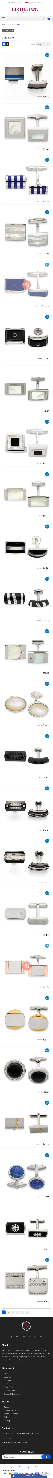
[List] (7, 44)
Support (7, 1407)
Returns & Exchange (12, 1394)
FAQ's (6, 1384)
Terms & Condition (11, 1390)
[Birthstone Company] (26, 1326)
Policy (6, 1417)
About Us (7, 1377)
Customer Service (11, 1410)
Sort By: (32, 44)
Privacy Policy (9, 1387)
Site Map (7, 1420)
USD (40, 2)
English (31, 2)
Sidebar (9, 31)
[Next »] (27, 1312)
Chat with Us (30, 1476)
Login (6, 1373)
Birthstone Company (24, 1467)
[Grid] (4, 44)
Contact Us (8, 1380)
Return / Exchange (11, 1414)
